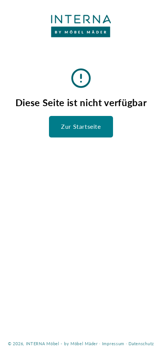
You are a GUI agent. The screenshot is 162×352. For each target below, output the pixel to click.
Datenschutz (141, 343)
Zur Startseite (81, 126)
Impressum (113, 343)
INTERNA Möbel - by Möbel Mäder (62, 343)
